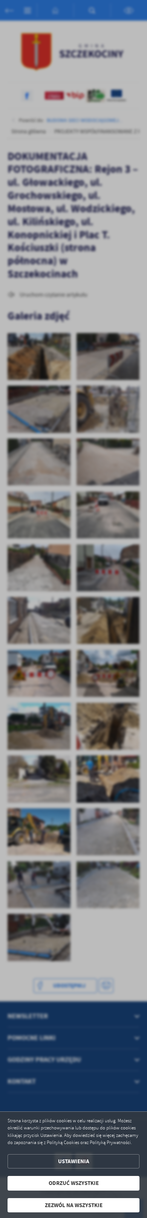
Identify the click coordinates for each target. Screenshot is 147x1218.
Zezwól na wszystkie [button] (74, 1205)
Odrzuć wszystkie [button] (74, 1183)
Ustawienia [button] (73, 1161)
